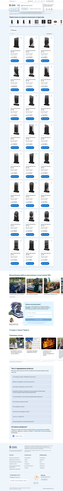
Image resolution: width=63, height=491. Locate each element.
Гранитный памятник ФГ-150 (46, 167)
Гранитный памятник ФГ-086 (30, 138)
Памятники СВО (13, 463)
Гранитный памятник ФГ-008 (30, 254)
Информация (12, 1)
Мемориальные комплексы (15, 461)
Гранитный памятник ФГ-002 (15, 51)
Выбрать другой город (35, 8)
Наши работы (28, 457)
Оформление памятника (14, 469)
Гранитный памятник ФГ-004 (46, 109)
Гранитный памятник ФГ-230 (46, 138)
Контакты (42, 463)
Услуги (26, 461)
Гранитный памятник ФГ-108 (15, 138)
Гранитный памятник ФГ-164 (46, 254)
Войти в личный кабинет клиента (51, 1)
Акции (26, 459)
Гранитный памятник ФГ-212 (30, 80)
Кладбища (42, 467)
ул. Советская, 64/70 (45, 476)
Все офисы (44, 479)
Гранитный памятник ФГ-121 (46, 80)
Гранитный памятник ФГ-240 (30, 51)
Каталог (15, 9)
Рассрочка (27, 463)
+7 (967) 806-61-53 (47, 5)
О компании (42, 457)
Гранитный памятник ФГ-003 (30, 167)
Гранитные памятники (14, 457)
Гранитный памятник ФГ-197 (15, 167)
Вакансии (42, 459)
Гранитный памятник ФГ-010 (30, 196)
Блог (41, 461)
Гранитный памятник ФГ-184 (30, 109)
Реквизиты (42, 465)
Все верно (24, 8)
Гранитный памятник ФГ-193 (15, 80)
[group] (17, 286)
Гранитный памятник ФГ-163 (15, 254)
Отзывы (26, 467)
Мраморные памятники (14, 459)
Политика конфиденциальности (48, 488)
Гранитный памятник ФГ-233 (46, 196)
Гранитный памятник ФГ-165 (15, 196)
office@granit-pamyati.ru (14, 477)
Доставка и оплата (29, 465)
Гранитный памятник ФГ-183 (46, 225)
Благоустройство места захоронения (14, 466)
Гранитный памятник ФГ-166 (30, 225)
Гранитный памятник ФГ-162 (15, 225)
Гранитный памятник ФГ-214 (46, 51)
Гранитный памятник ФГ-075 (15, 109)
